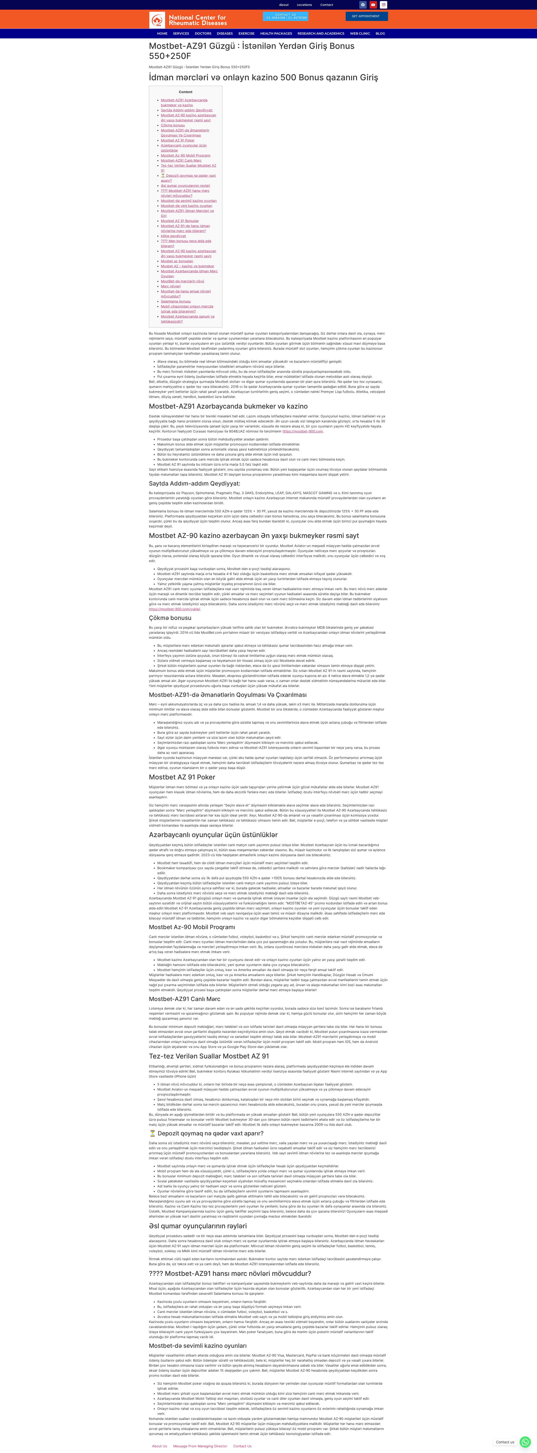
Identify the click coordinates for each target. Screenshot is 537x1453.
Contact (326, 5)
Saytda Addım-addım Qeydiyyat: (187, 110)
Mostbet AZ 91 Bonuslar (180, 221)
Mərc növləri (171, 286)
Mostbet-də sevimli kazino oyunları (189, 201)
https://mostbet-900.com (303, 431)
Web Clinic (360, 33)
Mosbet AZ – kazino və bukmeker (187, 266)
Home (162, 33)
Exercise (246, 33)
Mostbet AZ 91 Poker (177, 140)
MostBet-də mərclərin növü (182, 281)
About (284, 5)
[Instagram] (383, 4)
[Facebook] (363, 4)
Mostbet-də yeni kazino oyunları (186, 206)
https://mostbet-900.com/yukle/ (174, 609)
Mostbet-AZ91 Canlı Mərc (181, 160)
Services (181, 33)
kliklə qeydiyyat (173, 236)
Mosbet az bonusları (177, 261)
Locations (304, 5)
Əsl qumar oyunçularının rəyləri (185, 185)
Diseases (225, 33)
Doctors (203, 33)
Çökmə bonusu (173, 125)
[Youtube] (373, 4)
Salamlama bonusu (176, 301)
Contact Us (242, 1446)
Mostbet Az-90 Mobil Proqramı (185, 155)
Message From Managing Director (200, 1446)
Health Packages (276, 33)
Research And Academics (321, 33)
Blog (380, 33)
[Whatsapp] (525, 1442)
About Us (159, 1446)
